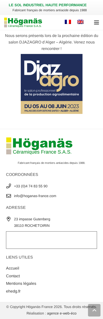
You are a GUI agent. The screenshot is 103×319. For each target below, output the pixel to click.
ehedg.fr (13, 291)
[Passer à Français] (68, 22)
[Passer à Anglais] (81, 22)
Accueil (12, 268)
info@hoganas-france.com (35, 196)
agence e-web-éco (61, 313)
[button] (96, 22)
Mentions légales (21, 283)
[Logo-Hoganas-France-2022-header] (23, 22)
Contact (13, 276)
